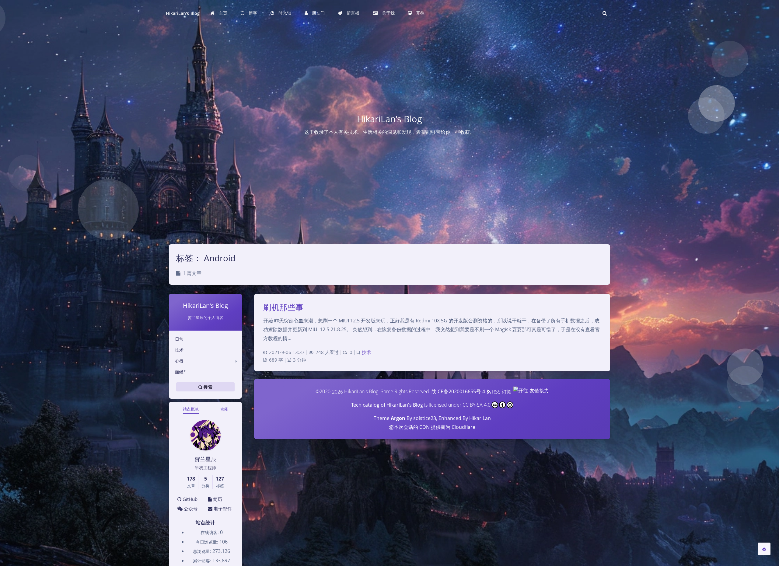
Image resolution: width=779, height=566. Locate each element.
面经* (180, 372)
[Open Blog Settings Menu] (764, 549)
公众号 (190, 508)
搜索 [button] (207, 387)
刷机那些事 (283, 307)
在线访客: (210, 532)
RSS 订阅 (501, 391)
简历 (217, 499)
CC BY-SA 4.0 (477, 404)
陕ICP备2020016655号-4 (458, 391)
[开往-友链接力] (530, 391)
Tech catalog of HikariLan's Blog (387, 404)
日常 (179, 339)
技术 (179, 350)
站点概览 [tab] (191, 409)
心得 (179, 361)
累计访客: (202, 561)
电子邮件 (222, 508)
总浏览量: (202, 551)
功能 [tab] (224, 409)
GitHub (189, 499)
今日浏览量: (207, 542)
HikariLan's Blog (183, 13)
